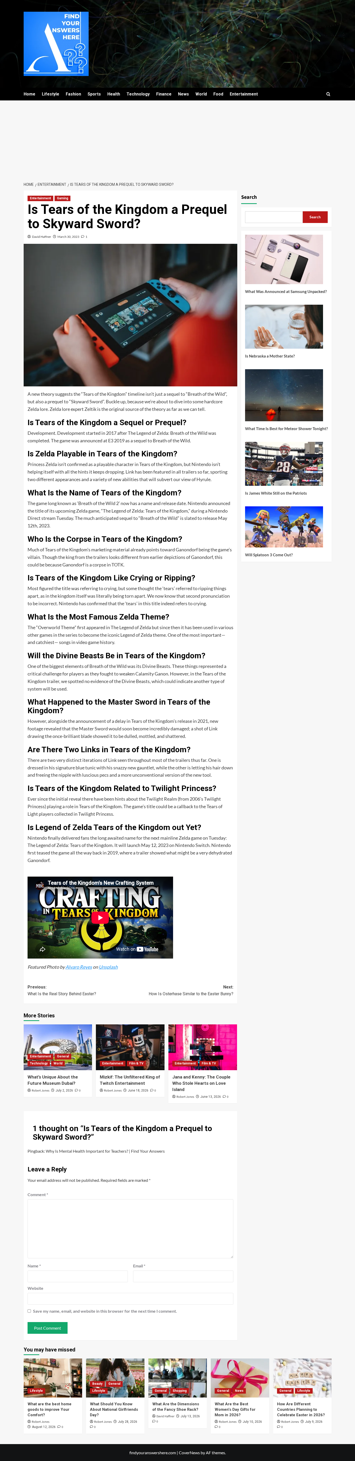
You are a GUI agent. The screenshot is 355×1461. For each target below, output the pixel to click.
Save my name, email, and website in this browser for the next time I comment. (105, 1311)
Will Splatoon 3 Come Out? (269, 554)
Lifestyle (50, 94)
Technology (138, 94)
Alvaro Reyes (78, 967)
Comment (38, 1194)
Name (34, 1265)
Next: (191, 990)
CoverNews (189, 1452)
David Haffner (41, 237)
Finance (164, 94)
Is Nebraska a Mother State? (270, 356)
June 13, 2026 (210, 1097)
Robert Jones (40, 1090)
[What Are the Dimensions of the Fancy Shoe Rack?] (177, 1378)
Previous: (62, 990)
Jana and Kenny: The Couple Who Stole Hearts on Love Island (201, 1083)
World (201, 94)
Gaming (62, 198)
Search (249, 197)
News (183, 94)
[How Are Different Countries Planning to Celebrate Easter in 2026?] (302, 1378)
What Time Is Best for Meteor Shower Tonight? (286, 428)
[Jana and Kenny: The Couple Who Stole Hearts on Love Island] (202, 1047)
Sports (94, 94)
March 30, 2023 (68, 237)
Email (139, 1265)
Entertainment (244, 94)
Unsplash (108, 967)
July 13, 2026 (190, 1416)
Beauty (97, 1384)
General (63, 1056)
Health (113, 94)
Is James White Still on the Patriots (276, 493)
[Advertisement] (177, 139)
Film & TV (136, 1063)
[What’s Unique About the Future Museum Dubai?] (58, 1047)
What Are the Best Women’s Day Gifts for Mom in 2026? (235, 1409)
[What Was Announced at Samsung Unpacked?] (284, 261)
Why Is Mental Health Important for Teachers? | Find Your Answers (105, 1151)
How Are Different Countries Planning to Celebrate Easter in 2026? (301, 1409)
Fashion (73, 94)
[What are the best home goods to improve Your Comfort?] (53, 1378)
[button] (328, 94)
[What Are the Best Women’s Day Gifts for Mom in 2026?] (240, 1378)
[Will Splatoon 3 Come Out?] (284, 528)
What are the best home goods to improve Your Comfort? (49, 1409)
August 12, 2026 (44, 1427)
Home (29, 94)
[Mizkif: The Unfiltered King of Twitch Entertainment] (130, 1047)
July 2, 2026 (64, 1090)
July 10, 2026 (252, 1422)
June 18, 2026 (138, 1090)
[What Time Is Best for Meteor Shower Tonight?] (284, 397)
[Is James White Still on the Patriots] (284, 466)
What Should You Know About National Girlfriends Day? (114, 1409)
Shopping (180, 1391)
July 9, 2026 (314, 1422)
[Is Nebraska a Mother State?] (284, 329)
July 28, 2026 (127, 1422)
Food (218, 94)
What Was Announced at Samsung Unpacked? (286, 291)
